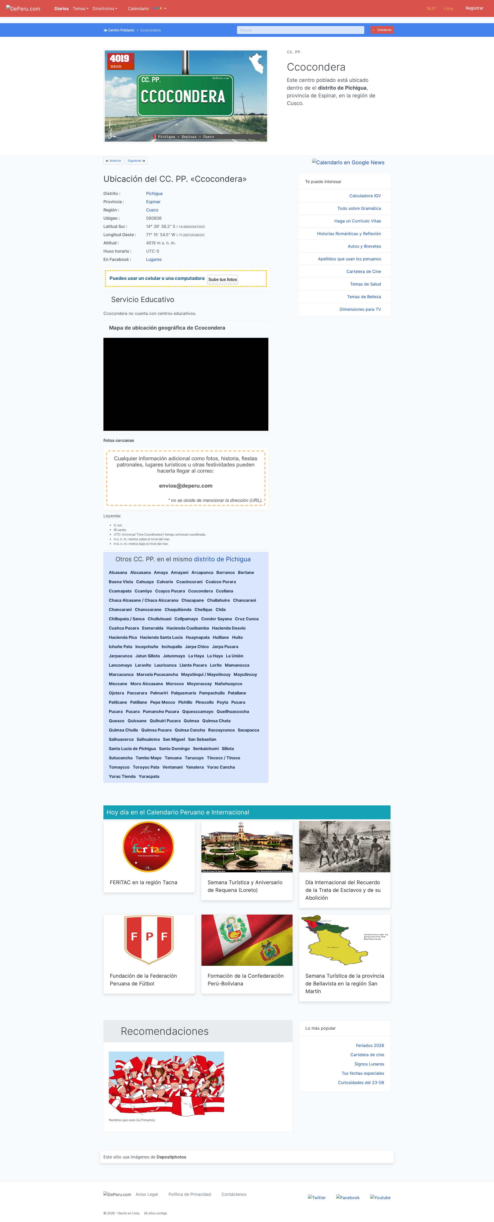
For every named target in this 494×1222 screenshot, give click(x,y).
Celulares (384, 30)
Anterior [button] (115, 160)
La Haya (196, 655)
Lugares (154, 259)
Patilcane (118, 702)
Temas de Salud (366, 284)
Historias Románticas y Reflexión (349, 233)
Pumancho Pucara (161, 711)
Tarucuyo (194, 757)
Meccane (118, 683)
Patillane (138, 702)
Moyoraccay (199, 683)
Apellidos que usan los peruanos (350, 258)
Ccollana (224, 590)
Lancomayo (120, 665)
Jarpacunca (120, 655)
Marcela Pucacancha (157, 674)
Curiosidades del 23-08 (361, 1082)
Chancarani (244, 600)
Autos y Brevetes (365, 246)
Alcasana (118, 572)
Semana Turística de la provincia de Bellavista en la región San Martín (344, 983)
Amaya (161, 572)
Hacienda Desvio (229, 628)
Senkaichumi (206, 748)
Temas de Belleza (364, 296)
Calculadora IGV (365, 195)
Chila (221, 609)
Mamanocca (237, 665)
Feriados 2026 (370, 1045)
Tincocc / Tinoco (223, 757)
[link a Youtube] (380, 1197)
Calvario (165, 581)
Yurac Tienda (122, 776)
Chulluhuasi (159, 618)
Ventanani (172, 767)
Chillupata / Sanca (127, 618)
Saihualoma (148, 739)
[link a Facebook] (348, 1197)
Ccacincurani (189, 581)
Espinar (153, 201)
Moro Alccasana (146, 683)
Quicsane (137, 720)
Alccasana (140, 572)
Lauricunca (165, 665)
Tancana (173, 757)
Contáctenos (234, 1194)
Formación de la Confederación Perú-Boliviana (246, 980)
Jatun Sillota (147, 655)
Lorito (216, 665)
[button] (159, 8)
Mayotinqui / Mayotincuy (206, 674)
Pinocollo (205, 702)
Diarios (61, 8)
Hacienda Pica (123, 637)
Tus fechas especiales (363, 1073)
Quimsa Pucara (156, 730)
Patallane (237, 692)
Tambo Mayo (149, 757)
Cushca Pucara (124, 628)
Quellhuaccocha (233, 711)
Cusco (152, 209)
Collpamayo (186, 618)
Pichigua (154, 193)
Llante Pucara (193, 665)
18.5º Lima (439, 8)
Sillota (228, 748)
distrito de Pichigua (222, 559)
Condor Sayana (216, 618)
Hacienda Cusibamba (187, 628)
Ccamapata (120, 590)
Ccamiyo (143, 590)
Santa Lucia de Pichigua (132, 748)
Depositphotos (171, 1156)
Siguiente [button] (135, 160)
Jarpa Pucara (225, 646)
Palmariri (159, 692)
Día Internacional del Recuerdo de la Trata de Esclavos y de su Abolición (343, 890)
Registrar (474, 8)
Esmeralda (152, 628)
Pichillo (185, 702)
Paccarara (137, 692)
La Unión (234, 655)
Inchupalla (172, 646)
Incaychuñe (146, 646)
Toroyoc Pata (146, 767)
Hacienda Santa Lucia (161, 637)
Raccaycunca (221, 730)
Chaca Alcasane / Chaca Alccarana (143, 600)
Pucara (238, 702)
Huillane (221, 637)
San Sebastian (202, 739)
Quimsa (191, 720)
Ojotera (116, 692)
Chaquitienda (178, 609)
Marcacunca (121, 674)
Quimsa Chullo (123, 730)
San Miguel (174, 739)
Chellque (204, 609)
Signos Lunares (369, 1063)
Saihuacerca (121, 739)
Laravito (143, 665)
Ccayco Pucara (170, 590)
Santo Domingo (174, 748)
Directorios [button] (103, 8)
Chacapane (192, 600)
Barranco (225, 572)
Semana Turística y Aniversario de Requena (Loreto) (245, 886)
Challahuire (218, 600)
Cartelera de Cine (364, 271)
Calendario (138, 8)
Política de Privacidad (190, 1194)
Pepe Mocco (162, 702)
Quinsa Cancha (190, 730)
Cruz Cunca (247, 618)
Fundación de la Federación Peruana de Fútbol (143, 980)
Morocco (175, 683)
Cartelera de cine (367, 1054)
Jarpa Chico (197, 646)
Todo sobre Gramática (359, 208)
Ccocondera (200, 590)
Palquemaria (183, 692)
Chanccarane (148, 609)
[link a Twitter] (317, 1197)
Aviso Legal (147, 1194)
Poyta (222, 702)
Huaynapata (198, 637)
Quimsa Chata (216, 720)
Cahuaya (145, 581)
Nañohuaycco (228, 683)
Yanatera (195, 767)
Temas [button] (79, 8)
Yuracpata (149, 776)
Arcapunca (202, 572)
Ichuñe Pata (120, 646)
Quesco (117, 720)
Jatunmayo (174, 655)
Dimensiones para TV (361, 309)
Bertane (246, 572)
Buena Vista (121, 581)
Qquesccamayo (198, 711)
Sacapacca (248, 730)
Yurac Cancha (221, 767)
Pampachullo (212, 692)
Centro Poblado (121, 30)
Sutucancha (121, 757)
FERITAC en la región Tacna (143, 882)
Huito (237, 637)
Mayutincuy (245, 674)
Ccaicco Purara (221, 581)
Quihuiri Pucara (165, 720)
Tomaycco (119, 767)
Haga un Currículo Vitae (358, 220)
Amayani (179, 572)
